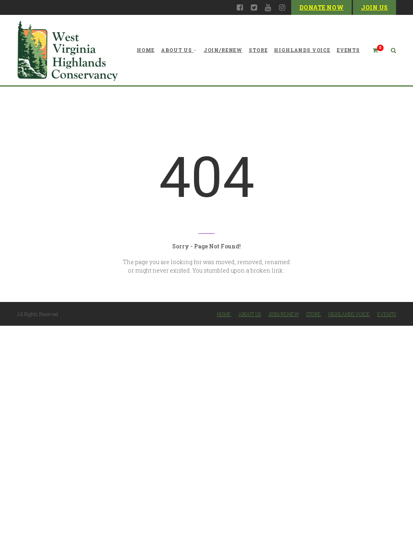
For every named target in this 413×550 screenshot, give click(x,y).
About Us (176, 50)
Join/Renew (223, 50)
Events (348, 50)
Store (258, 50)
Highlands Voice (302, 50)
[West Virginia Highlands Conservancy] (67, 50)
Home (145, 50)
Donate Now (321, 7)
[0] (372, 50)
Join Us (374, 7)
